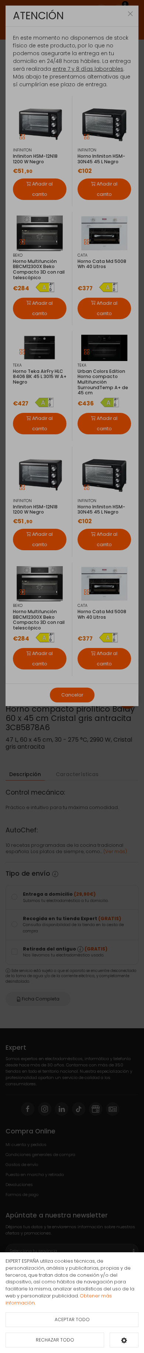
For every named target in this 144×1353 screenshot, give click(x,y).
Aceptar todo (72, 1319)
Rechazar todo (55, 1340)
